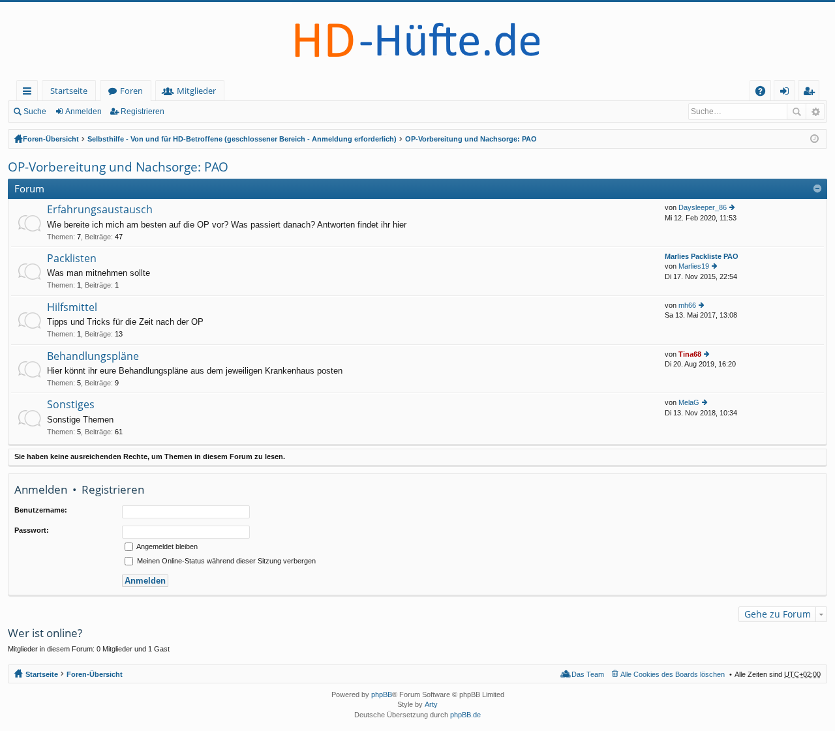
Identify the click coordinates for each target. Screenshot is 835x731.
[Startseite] (417, 41)
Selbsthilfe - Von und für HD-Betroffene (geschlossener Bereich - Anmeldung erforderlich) (242, 139)
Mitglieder (196, 91)
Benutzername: (40, 510)
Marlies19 (693, 266)
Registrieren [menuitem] (811, 93)
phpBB (381, 694)
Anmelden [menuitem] (787, 93)
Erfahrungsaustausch (100, 209)
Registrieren (142, 111)
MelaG (688, 402)
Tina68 (689, 354)
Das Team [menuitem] (587, 674)
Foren (131, 91)
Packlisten (72, 258)
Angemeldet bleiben (166, 546)
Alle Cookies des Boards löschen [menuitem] (672, 674)
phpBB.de (465, 715)
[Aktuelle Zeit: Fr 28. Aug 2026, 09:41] (814, 139)
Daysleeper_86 (702, 207)
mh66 (687, 305)
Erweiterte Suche (815, 111)
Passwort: (31, 530)
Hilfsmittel (72, 307)
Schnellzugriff (29, 93)
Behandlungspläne (93, 356)
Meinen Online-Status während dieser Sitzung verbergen (225, 561)
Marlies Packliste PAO (701, 256)
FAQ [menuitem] (764, 93)
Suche (34, 111)
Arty (431, 704)
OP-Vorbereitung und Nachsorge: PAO (471, 139)
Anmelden (83, 111)
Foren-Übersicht (51, 139)
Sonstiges (71, 404)
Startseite (68, 91)
